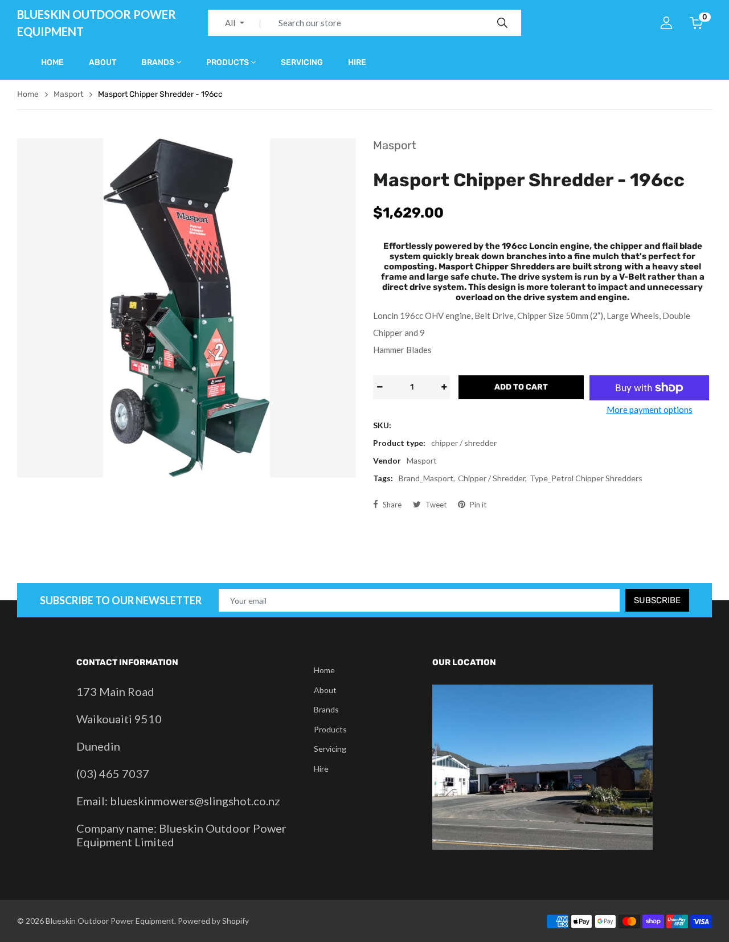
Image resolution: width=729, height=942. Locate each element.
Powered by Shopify (213, 920)
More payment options (650, 409)
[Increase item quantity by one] (443, 387)
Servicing (302, 62)
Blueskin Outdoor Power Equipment (96, 22)
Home (52, 62)
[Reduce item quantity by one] (379, 387)
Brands (157, 62)
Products (227, 62)
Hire (357, 62)
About (102, 62)
